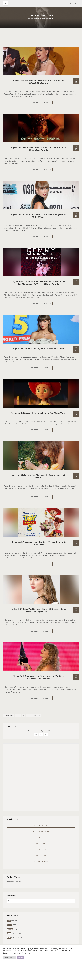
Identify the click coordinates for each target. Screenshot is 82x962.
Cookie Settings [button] (9, 957)
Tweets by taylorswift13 (14, 882)
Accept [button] (20, 957)
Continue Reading (42, 103)
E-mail (15, 929)
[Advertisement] (42, 36)
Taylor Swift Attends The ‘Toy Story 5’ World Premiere (38, 348)
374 (35, 715)
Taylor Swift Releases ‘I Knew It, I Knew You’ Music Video (38, 413)
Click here (14, 921)
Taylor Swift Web (41, 15)
